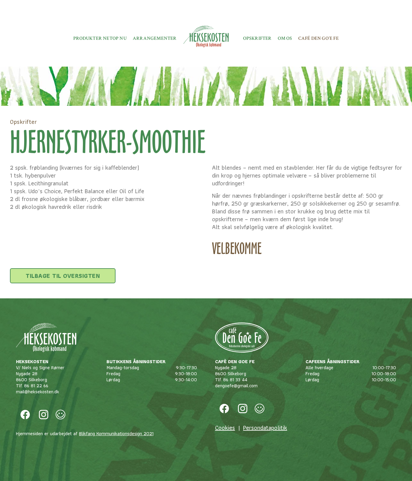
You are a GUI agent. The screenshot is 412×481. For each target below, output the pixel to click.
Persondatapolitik (265, 427)
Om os (285, 38)
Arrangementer (155, 38)
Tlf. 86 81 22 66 (32, 385)
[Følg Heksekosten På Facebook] (25, 414)
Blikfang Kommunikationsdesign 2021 (116, 433)
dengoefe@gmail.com (236, 385)
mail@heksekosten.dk (37, 391)
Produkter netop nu (100, 38)
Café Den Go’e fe (318, 38)
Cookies (225, 427)
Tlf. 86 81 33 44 (231, 379)
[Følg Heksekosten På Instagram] (43, 414)
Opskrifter (257, 38)
